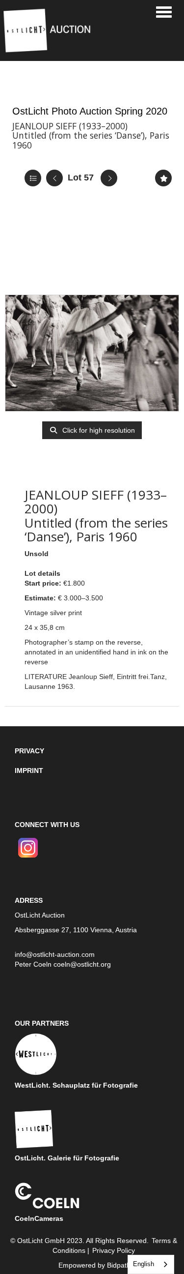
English (143, 1264)
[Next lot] (109, 178)
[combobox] (151, 1264)
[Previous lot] (54, 178)
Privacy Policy (113, 1250)
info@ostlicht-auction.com (55, 954)
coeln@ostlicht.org (82, 964)
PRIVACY (29, 751)
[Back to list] (33, 178)
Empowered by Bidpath (94, 1265)
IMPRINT (29, 770)
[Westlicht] (36, 1054)
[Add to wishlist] (163, 178)
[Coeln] (47, 1195)
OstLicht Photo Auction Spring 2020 (89, 111)
